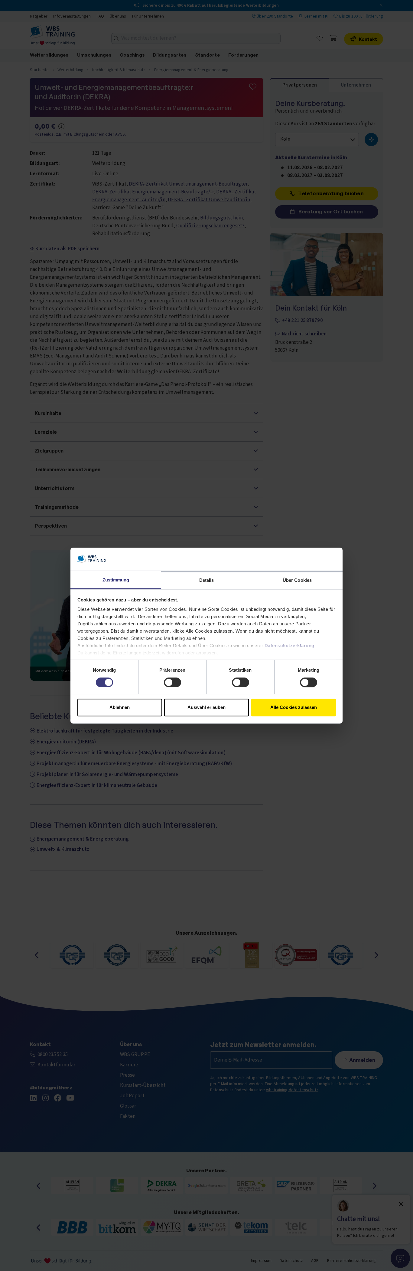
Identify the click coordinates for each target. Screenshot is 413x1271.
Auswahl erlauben (206, 707)
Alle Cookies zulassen (293, 707)
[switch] (172, 682)
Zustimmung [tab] (115, 580)
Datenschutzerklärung (289, 645)
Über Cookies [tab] (297, 580)
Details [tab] (206, 580)
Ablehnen (119, 707)
